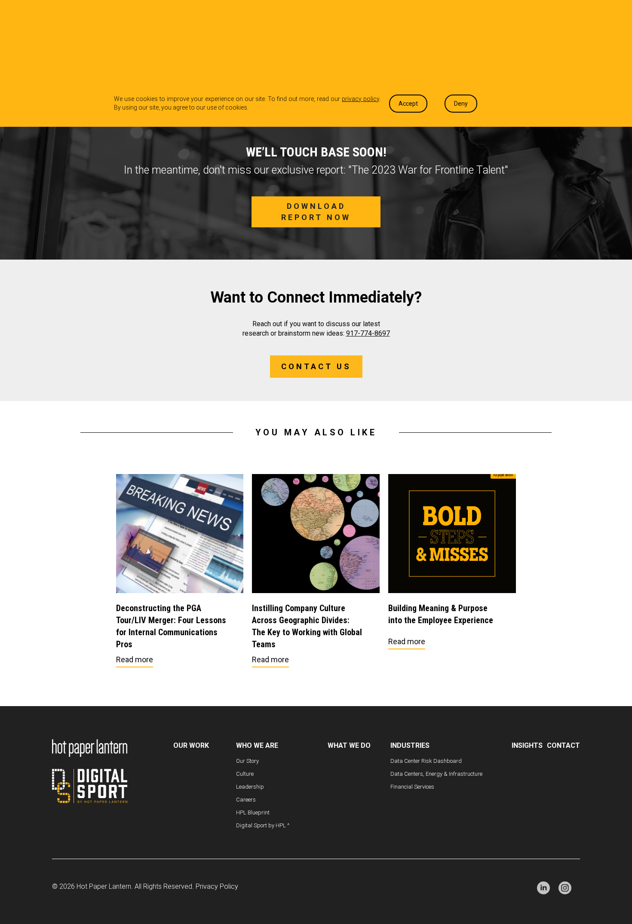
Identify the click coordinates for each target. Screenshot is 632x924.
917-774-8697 (368, 333)
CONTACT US (316, 366)
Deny (461, 103)
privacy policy (360, 98)
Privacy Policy (217, 886)
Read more (134, 659)
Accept (408, 103)
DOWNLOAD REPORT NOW (316, 212)
